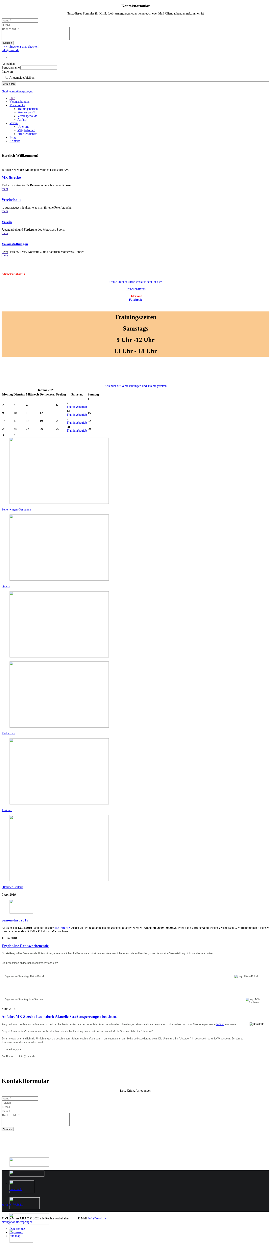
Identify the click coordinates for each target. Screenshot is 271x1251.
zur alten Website (12, 1204)
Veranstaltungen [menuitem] (20, 101)
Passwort (7, 71)
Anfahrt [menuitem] (22, 119)
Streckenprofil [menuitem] (26, 112)
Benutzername (11, 67)
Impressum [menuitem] (16, 1232)
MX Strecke (11, 177)
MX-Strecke (62, 927)
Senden (7, 42)
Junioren (7, 810)
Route (220, 1024)
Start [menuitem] (12, 98)
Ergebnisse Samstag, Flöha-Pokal (24, 976)
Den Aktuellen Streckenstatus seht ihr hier (135, 281)
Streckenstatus (135, 289)
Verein (7, 222)
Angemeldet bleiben (22, 77)
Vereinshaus (11, 200)
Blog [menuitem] (13, 137)
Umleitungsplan (112, 1038)
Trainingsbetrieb (77, 406)
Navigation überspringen (17, 91)
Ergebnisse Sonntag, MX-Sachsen (24, 999)
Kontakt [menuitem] (15, 141)
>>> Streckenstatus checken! (20, 46)
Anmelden (9, 83)
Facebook (135, 299)
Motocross (8, 733)
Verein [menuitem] (14, 123)
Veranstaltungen (15, 244)
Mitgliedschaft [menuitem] (26, 130)
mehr (5, 188)
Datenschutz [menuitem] (17, 1228)
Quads (6, 586)
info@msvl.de (10, 50)
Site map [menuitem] (15, 1235)
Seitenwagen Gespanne (16, 509)
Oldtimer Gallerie (12, 887)
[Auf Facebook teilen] (3, 266)
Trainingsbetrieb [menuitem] (27, 108)
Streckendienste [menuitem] (27, 133)
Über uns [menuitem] (23, 126)
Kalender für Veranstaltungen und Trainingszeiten (136, 386)
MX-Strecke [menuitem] (17, 105)
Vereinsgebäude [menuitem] (27, 116)
